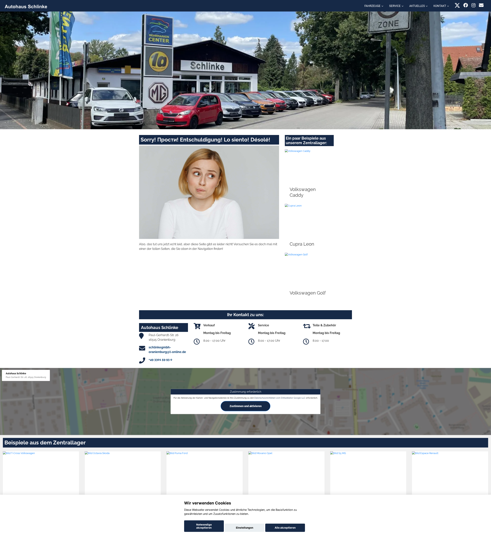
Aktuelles (417, 6)
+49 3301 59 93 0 (160, 359)
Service (395, 6)
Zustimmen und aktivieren (246, 406)
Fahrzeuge (372, 6)
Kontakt (439, 6)
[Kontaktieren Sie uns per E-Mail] (481, 5)
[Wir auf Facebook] (465, 5)
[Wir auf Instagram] (473, 5)
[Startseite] (26, 6)
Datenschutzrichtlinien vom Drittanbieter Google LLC (279, 398)
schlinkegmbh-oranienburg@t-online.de (167, 350)
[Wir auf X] (457, 5)
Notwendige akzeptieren (204, 526)
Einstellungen (244, 527)
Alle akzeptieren (285, 527)
